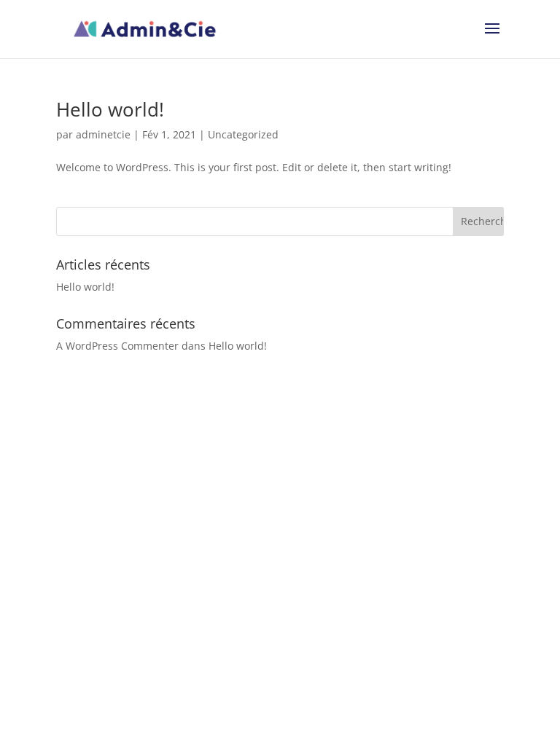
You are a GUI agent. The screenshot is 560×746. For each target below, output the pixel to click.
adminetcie (103, 134)
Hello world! (110, 109)
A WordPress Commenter (117, 346)
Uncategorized (243, 134)
